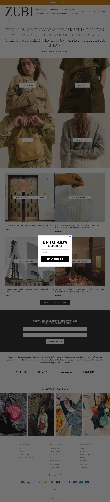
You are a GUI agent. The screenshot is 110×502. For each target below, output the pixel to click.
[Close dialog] (70, 237)
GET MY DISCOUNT (55, 259)
